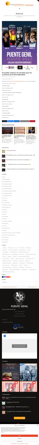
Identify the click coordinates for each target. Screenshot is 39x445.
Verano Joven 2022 (32, 287)
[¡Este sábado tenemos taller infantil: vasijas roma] (10, 372)
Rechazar (19, 438)
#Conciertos (5, 249)
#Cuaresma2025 (22, 249)
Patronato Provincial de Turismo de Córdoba (11, 232)
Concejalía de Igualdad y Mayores (9, 190)
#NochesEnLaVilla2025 (7, 260)
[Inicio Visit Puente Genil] (19, 299)
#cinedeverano (21, 247)
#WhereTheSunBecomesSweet (8, 271)
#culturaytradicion (13, 252)
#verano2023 (15, 267)
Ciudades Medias (6, 179)
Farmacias (5, 209)
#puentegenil (15, 263)
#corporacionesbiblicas (13, 249)
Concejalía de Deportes (7, 183)
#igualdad (9, 256)
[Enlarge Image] (19, 45)
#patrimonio (27, 260)
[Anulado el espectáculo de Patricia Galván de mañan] (28, 390)
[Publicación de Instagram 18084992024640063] (10, 390)
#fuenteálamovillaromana (30, 254)
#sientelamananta (6, 265)
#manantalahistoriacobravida (24, 256)
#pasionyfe (21, 260)
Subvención (5, 242)
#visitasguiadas (24, 269)
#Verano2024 (21, 267)
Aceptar (19, 435)
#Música (12, 258)
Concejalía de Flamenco (7, 188)
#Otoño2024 (15, 260)
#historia (4, 256)
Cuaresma (5, 200)
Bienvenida (6, 15)
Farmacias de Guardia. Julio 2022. (9, 287)
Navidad (4, 230)
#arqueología (11, 247)
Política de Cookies (14, 443)
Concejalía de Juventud (7, 193)
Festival (4, 214)
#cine (16, 247)
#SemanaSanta (22, 263)
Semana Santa (6, 237)
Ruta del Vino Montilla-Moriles (9, 235)
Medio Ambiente (6, 228)
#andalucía (5, 247)
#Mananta (15, 256)
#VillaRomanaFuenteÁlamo (14, 269)
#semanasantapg (29, 263)
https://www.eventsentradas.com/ (19, 81)
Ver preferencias (19, 441)
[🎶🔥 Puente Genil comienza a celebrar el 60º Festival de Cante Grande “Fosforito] (31, 130)
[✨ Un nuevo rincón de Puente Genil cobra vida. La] (28, 372)
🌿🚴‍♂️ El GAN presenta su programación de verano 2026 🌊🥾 (19, 136)
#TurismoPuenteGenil (7, 267)
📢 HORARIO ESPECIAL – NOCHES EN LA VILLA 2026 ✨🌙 (7, 136)
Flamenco (5, 218)
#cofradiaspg (28, 247)
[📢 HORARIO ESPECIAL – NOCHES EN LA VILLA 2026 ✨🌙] (7, 130)
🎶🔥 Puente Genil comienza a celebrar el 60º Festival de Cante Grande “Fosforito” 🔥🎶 (31, 137)
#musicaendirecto (6, 258)
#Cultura (28, 249)
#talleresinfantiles (14, 265)
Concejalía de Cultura (7, 181)
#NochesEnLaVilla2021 (20, 258)
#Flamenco (22, 254)
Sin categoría (12, 76)
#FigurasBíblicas (15, 254)
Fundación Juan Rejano (7, 221)
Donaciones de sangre (7, 204)
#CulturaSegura (6, 252)
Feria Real (5, 211)
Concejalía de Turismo (7, 195)
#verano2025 (28, 267)
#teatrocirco (26, 265)
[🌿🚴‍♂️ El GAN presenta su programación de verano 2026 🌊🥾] (19, 130)
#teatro (20, 265)
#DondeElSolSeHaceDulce (24, 252)
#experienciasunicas (6, 254)
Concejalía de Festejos (7, 186)
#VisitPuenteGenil (32, 269)
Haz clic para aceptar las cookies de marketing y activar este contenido (19, 346)
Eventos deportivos (7, 207)
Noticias (10, 15)
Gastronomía (5, 223)
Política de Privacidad (20, 443)
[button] (37, 425)
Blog (4, 176)
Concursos (5, 197)
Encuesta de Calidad (20, 418)
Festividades (5, 216)
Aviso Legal (26, 443)
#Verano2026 (5, 269)
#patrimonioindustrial (7, 263)
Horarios (5, 225)
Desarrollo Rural (6, 202)
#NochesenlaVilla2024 (30, 258)
